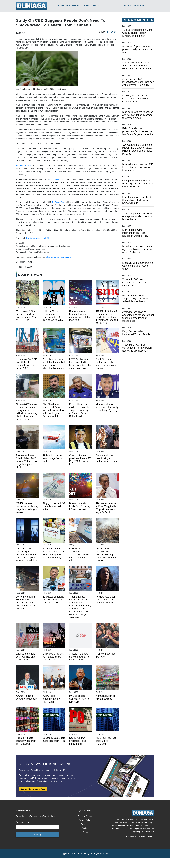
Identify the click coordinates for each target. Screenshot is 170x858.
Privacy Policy (85, 820)
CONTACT (97, 6)
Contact (85, 828)
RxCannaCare (58, 202)
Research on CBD (24, 165)
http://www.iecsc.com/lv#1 (37, 238)
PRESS (86, 6)
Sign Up (37, 835)
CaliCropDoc (55, 179)
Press (85, 832)
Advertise (85, 824)
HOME (61, 6)
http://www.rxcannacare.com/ (58, 257)
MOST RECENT (73, 6)
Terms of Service (85, 816)
